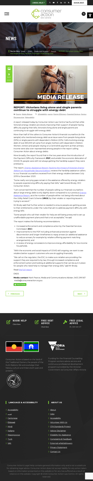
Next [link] (80, 294)
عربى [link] (10, 414)
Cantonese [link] (12, 418)
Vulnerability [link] (29, 117)
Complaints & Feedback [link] (61, 439)
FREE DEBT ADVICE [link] (47, 322)
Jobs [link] (52, 414)
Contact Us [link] (55, 452)
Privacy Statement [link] (58, 447)
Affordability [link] (42, 114)
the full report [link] (25, 270)
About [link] (53, 410)
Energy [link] (18, 114)
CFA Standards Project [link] (60, 427)
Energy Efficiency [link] (59, 114)
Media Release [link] (27, 114)
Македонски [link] (14, 435)
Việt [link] (9, 443)
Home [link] (23, 51)
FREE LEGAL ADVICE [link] (76, 322)
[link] (90, 15)
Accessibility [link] (13, 410)
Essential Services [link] (73, 114)
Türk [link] (10, 439)
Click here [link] (17, 324)
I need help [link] (37, 3)
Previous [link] (15, 294)
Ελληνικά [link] (11, 422)
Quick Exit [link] (79, 3)
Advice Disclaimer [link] (58, 431)
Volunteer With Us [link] (58, 422)
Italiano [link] (11, 431)
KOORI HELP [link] (20, 320)
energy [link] (50, 114)
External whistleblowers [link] (61, 443)
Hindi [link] (10, 427)
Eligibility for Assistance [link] (60, 435)
